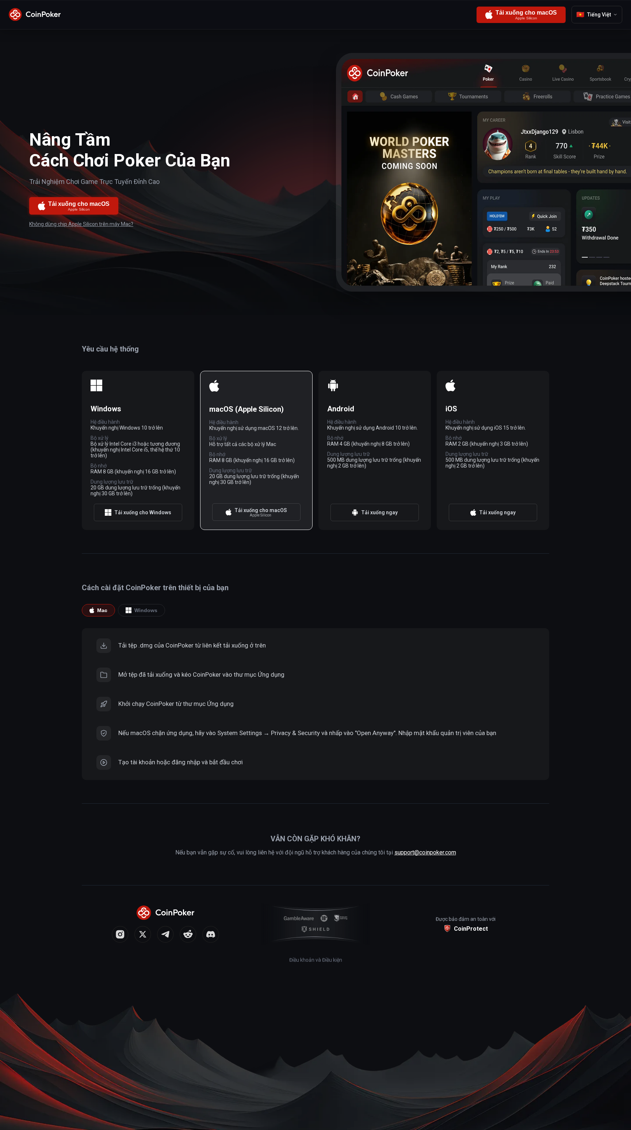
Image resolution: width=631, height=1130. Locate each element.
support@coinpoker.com (425, 852)
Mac (102, 610)
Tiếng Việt (593, 14)
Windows (145, 610)
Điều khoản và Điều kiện (315, 960)
